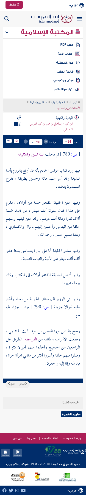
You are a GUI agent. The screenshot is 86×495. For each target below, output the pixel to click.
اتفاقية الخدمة (50, 438)
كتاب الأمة (65, 53)
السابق (22, 384)
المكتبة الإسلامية (48, 32)
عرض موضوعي (63, 80)
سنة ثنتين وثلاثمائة (38, 103)
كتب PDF (66, 44)
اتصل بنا (31, 438)
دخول (13, 4)
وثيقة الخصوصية (72, 438)
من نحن (17, 438)
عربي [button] (74, 5)
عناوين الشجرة (71, 414)
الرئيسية (73, 103)
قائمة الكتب (65, 71)
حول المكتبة (64, 62)
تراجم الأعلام (63, 89)
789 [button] (38, 142)
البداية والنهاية (58, 103)
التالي (12, 384)
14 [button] (69, 141)
